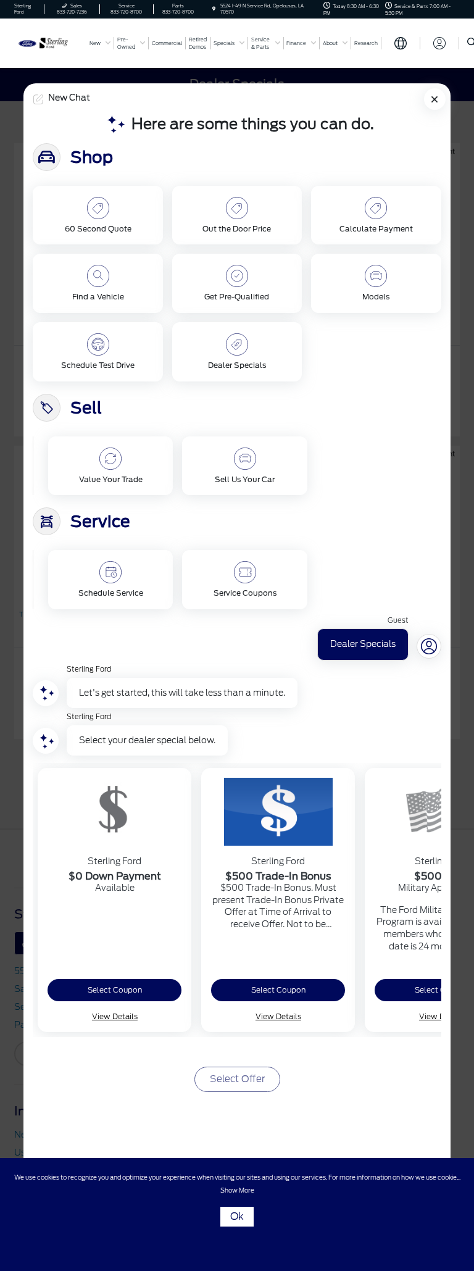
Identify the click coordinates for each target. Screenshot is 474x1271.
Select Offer (237, 1079)
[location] (213, 9)
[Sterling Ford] (47, 42)
